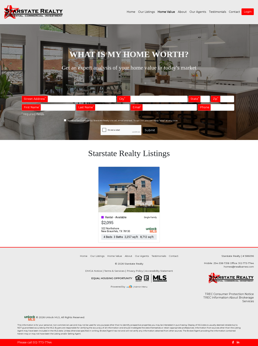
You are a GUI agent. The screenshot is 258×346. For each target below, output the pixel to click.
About (182, 11)
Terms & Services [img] (114, 270)
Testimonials (217, 11)
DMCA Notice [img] (93, 270)
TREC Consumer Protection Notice (229, 294)
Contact (173, 256)
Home (131, 11)
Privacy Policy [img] (185, 120)
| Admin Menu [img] (140, 286)
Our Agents (198, 11)
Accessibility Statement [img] (159, 270)
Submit (150, 130)
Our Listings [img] (146, 11)
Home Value (166, 11)
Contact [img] (234, 11)
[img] (120, 286)
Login (248, 11)
